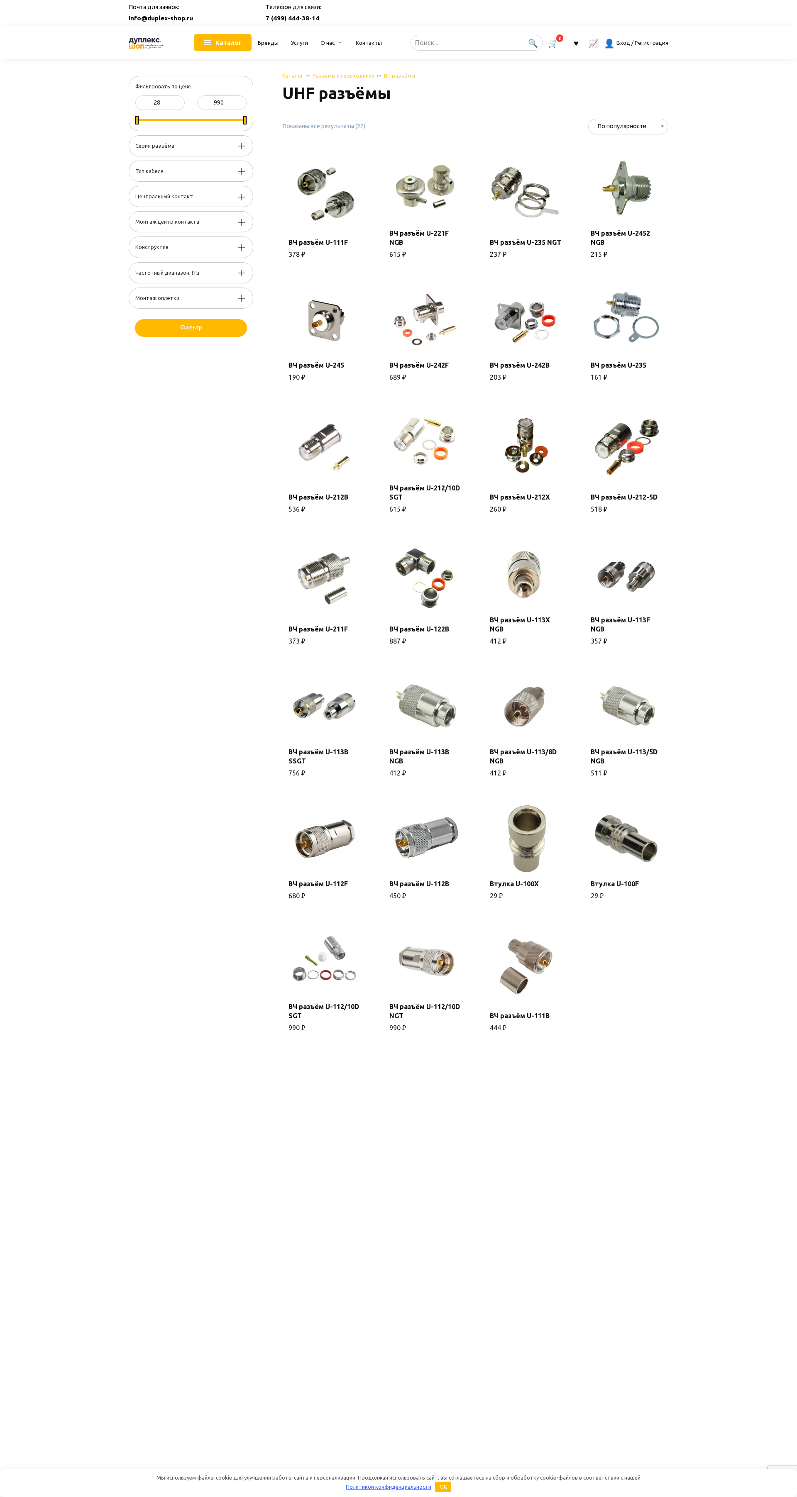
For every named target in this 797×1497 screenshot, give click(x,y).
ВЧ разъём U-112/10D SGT (323, 1011)
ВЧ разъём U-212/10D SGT (424, 492)
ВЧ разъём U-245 (316, 365)
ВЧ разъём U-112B (419, 883)
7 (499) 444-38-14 (292, 18)
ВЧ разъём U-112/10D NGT (424, 1011)
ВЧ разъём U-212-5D (624, 497)
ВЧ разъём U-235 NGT (525, 242)
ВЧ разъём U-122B (419, 629)
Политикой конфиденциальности (388, 1487)
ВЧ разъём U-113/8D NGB (523, 756)
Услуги (299, 42)
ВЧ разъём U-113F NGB (620, 624)
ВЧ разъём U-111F (318, 242)
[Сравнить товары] (594, 42)
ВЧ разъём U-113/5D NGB (624, 756)
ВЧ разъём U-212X (520, 497)
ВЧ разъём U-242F (419, 365)
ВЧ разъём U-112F (318, 883)
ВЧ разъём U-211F (318, 629)
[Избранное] (575, 42)
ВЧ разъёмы (399, 75)
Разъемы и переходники (343, 75)
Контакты (369, 42)
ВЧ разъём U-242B (520, 365)
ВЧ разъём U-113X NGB (520, 624)
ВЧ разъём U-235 (618, 365)
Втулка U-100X (514, 883)
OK (443, 1487)
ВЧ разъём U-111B (520, 1015)
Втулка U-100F (615, 883)
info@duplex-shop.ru (161, 18)
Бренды (268, 42)
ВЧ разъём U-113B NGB (419, 756)
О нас (327, 42)
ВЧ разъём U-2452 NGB (620, 237)
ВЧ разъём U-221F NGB (419, 237)
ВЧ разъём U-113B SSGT (318, 756)
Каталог (292, 75)
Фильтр (191, 327)
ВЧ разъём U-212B (318, 497)
